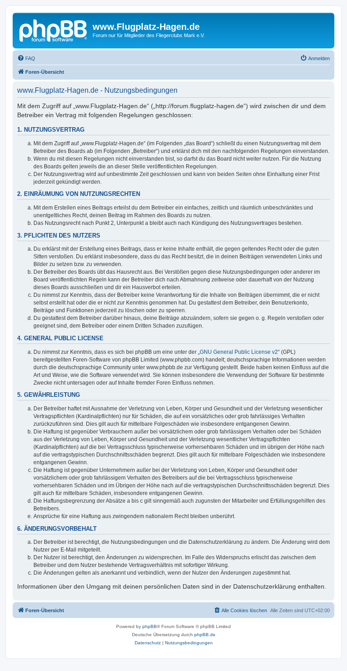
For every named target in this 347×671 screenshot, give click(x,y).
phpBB (149, 626)
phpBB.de (205, 634)
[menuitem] (26, 58)
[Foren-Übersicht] (54, 29)
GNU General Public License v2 (239, 352)
